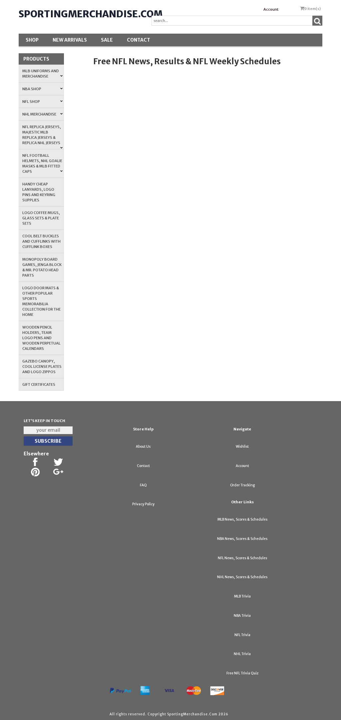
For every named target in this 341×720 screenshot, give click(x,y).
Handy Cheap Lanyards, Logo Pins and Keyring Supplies (38, 192)
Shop (32, 40)
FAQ (143, 485)
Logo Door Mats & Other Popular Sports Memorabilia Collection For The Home (41, 301)
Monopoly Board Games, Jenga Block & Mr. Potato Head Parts (42, 267)
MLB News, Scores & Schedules (242, 519)
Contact (138, 40)
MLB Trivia (242, 596)
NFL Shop (31, 101)
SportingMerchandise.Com (91, 14)
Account (270, 9)
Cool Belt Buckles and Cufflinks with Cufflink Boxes (41, 241)
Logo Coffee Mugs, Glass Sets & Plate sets (41, 218)
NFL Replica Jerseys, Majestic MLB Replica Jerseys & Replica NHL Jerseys (41, 134)
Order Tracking (242, 485)
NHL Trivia (242, 654)
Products (36, 59)
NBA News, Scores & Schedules (242, 539)
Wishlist (242, 446)
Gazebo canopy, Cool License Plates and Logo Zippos (42, 366)
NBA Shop (31, 89)
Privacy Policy (143, 504)
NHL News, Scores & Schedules (242, 577)
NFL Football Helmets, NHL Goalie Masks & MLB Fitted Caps (42, 163)
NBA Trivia (242, 615)
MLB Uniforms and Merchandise (40, 74)
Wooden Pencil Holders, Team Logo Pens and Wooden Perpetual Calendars (41, 338)
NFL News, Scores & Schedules (242, 558)
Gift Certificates (38, 384)
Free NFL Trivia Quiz (242, 673)
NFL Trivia (242, 635)
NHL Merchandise (39, 114)
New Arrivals (70, 40)
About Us (143, 446)
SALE (107, 40)
